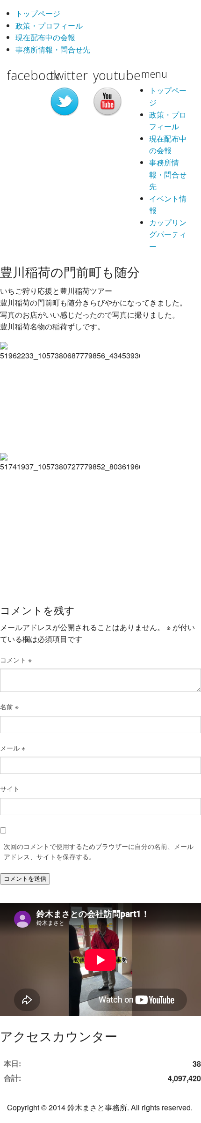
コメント (16, 659)
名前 (9, 706)
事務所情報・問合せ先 (52, 49)
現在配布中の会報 (45, 37)
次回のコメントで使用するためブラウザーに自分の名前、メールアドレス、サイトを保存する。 (99, 851)
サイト (10, 788)
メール (12, 747)
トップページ (37, 13)
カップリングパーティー (168, 234)
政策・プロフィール (49, 25)
